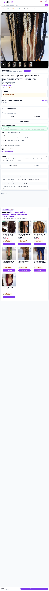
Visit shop (13, 116)
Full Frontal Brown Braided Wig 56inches (23, 262)
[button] (2, 2)
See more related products (39, 210)
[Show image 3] (14, 64)
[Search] (46, 5)
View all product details (6, 85)
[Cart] (46, 2)
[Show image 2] (9, 64)
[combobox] (23, 5)
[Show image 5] (25, 64)
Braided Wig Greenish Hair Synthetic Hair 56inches (8, 262)
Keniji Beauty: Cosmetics (10, 108)
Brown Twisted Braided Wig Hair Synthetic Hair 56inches (40, 235)
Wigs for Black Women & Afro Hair (25, 11)
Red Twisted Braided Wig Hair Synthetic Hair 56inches (9, 288)
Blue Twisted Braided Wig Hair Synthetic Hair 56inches (40, 262)
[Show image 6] (30, 64)
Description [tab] (36, 165)
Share (45, 70)
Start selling (27, 70)
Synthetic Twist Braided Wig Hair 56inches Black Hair (24, 235)
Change (45, 100)
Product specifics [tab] (12, 165)
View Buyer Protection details (7, 151)
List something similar (36, 70)
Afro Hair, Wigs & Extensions (10, 11)
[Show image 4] (19, 64)
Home (2, 11)
